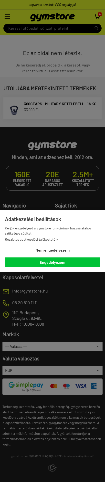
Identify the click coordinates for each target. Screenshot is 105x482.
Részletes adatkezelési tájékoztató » (31, 239)
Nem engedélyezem (52, 250)
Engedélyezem (52, 262)
